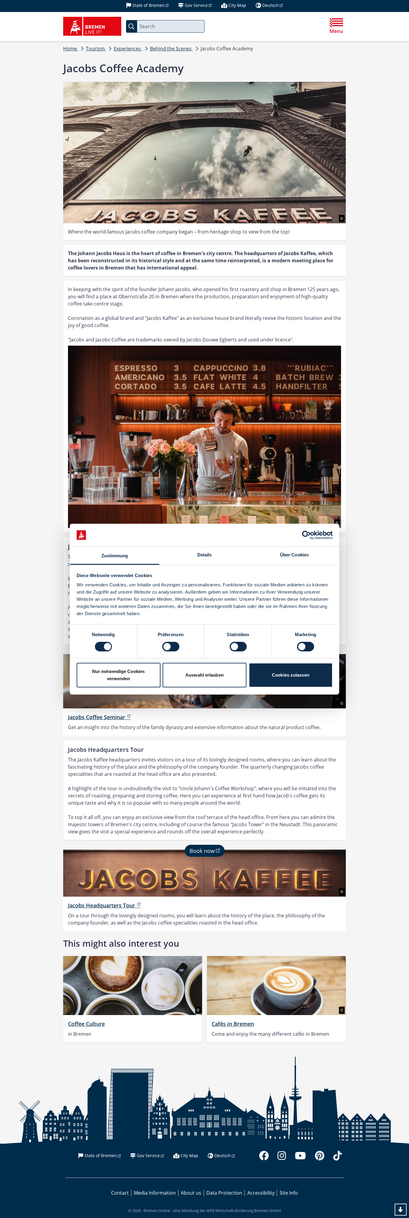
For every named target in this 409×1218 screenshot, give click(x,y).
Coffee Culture (86, 1023)
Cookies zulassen (290, 674)
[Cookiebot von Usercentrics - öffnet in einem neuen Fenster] (306, 535)
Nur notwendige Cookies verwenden (118, 675)
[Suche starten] (131, 26)
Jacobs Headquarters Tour (102, 905)
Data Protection (224, 1193)
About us (191, 1193)
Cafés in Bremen (233, 1023)
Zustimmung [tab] (115, 555)
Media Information (155, 1193)
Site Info (289, 1193)
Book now (202, 850)
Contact (120, 1193)
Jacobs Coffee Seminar (97, 717)
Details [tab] (204, 554)
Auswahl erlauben (204, 674)
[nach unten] (401, 1210)
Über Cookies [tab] (294, 554)
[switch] (170, 646)
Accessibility (261, 1193)
